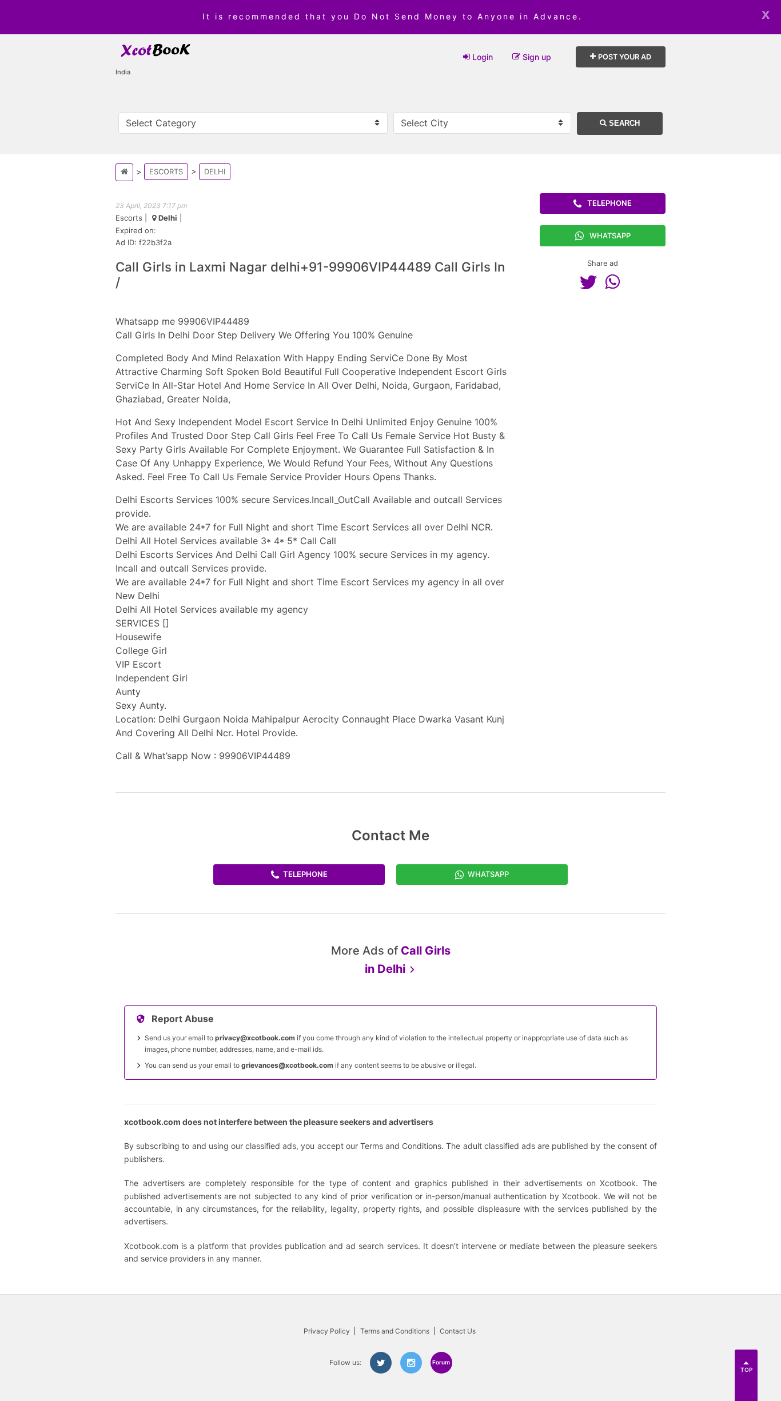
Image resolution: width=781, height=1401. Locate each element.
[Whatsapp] (615, 281)
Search (623, 123)
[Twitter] (591, 281)
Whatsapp (610, 235)
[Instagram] (411, 1363)
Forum (441, 1362)
